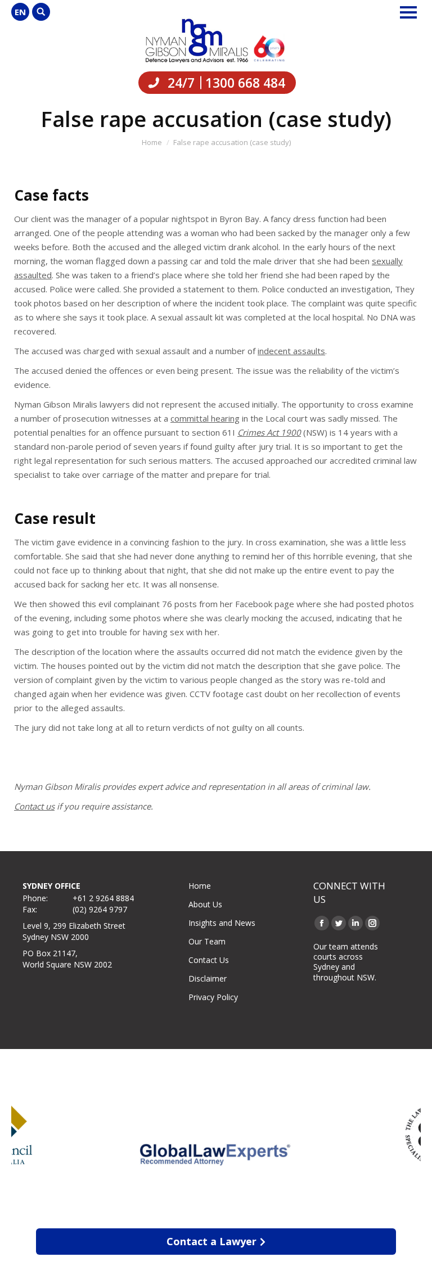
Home (199, 885)
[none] (20, 12)
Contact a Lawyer (211, 1241)
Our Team (207, 941)
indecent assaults (291, 350)
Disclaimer (207, 978)
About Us (205, 904)
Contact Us (208, 960)
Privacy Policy (213, 997)
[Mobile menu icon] (408, 12)
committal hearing (205, 418)
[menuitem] (20, 12)
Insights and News (221, 922)
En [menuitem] (20, 11)
